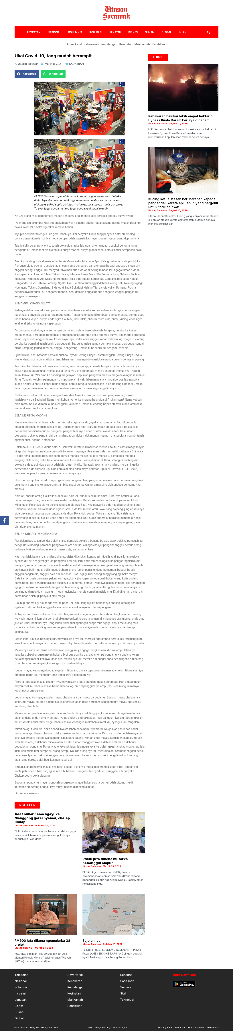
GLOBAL (166, 32)
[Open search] (208, 32)
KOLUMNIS (75, 32)
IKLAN (183, 32)
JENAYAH (115, 32)
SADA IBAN (76, 64)
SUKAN (149, 32)
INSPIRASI (95, 32)
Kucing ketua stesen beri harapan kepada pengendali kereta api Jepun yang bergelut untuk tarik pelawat (183, 203)
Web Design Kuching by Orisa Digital (107, 1027)
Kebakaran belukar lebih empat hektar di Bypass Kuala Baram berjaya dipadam (181, 118)
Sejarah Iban (92, 940)
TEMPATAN (33, 32)
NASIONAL (54, 32)
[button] (27, 74)
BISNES (133, 32)
